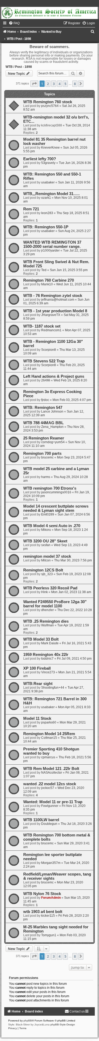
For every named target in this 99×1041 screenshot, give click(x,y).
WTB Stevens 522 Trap (44, 361)
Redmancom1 (51, 330)
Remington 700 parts (42, 453)
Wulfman (47, 625)
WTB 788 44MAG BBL (43, 423)
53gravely (48, 163)
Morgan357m (50, 863)
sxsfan (45, 545)
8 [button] (75, 83)
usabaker (48, 182)
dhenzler (47, 610)
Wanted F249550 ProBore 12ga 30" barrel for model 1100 (55, 604)
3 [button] (54, 83)
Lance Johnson (52, 411)
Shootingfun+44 (52, 687)
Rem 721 (31, 209)
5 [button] (65, 83)
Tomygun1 (48, 935)
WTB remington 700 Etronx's (49, 488)
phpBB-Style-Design (62, 1024)
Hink (44, 592)
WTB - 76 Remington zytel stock (52, 296)
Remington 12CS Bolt (43, 570)
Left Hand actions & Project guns (53, 376)
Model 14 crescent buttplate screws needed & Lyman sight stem (55, 508)
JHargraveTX (50, 315)
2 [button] (48, 83)
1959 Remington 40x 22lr (45, 654)
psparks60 (48, 722)
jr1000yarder (50, 250)
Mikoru (46, 530)
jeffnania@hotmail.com (57, 299)
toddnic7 (47, 658)
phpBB (27, 1020)
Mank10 (47, 284)
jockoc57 (47, 788)
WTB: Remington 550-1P (45, 227)
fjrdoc (45, 400)
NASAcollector (51, 772)
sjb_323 (47, 574)
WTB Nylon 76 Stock (42, 894)
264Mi (45, 380)
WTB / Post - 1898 (19, 67)
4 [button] (59, 83)
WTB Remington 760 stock (47, 102)
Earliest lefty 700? (39, 159)
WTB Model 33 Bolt (41, 639)
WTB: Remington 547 (42, 407)
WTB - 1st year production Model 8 (55, 311)
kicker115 (48, 915)
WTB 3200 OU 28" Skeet (45, 541)
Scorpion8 (48, 350)
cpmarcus (48, 757)
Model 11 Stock (37, 718)
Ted (43, 270)
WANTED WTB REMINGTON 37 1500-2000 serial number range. (52, 244)
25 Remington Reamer (43, 438)
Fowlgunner (49, 806)
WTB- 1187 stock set (41, 326)
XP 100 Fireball (37, 668)
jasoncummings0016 (56, 492)
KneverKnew (50, 147)
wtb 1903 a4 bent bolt (42, 912)
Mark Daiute (50, 643)
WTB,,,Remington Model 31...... (51, 194)
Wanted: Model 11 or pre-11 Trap (52, 802)
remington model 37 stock (47, 556)
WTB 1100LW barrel (41, 820)
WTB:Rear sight (38, 684)
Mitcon (46, 560)
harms (45, 477)
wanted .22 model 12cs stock (49, 784)
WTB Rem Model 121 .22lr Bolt (51, 768)
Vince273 (48, 672)
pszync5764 (50, 106)
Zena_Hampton (52, 427)
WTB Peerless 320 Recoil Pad (50, 588)
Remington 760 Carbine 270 (48, 280)
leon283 (47, 213)
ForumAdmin (51, 898)
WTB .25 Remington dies (46, 621)
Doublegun (49, 824)
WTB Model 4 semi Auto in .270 (51, 526)
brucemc (47, 457)
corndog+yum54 (53, 442)
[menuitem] (14, 23)
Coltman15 (49, 738)
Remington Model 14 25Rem (49, 734)
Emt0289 (47, 514)
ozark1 (46, 198)
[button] (34, 84)
